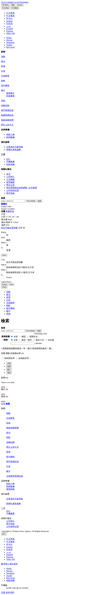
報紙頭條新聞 (7, 120)
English (9, 547)
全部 (16, 336)
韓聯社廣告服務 (13, 149)
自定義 (51, 340)
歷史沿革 (10, 185)
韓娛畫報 (10, 96)
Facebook (10, 42)
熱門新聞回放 (7, 110)
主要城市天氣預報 (14, 147)
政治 (3, 61)
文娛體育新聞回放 (14, 476)
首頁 (8, 174)
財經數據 (10, 137)
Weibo (9, 38)
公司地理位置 (12, 190)
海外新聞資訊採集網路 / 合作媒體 (21, 188)
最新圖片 (10, 93)
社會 (3, 71)
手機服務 (10, 161)
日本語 (9, 549)
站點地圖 (10, 164)
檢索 (8, 404)
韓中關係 (5, 85)
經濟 (3, 66)
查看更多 (10, 211)
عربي (8, 552)
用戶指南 (10, 193)
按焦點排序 (23, 358)
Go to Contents (7, 2)
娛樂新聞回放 (7, 115)
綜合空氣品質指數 (9, 228)
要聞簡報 (10, 489)
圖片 (3, 90)
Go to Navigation (21, 2)
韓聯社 (4, 204)
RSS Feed (10, 47)
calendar (38, 343)
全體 (9, 363)
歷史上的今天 (7, 125)
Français (9, 557)
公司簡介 (10, 177)
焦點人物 (10, 134)
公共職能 (10, 179)
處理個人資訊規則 (9, 564)
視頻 (3, 101)
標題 (23, 336)
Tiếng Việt (10, 559)
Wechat (9, 40)
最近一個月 (26, 340)
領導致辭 (10, 182)
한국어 (9, 544)
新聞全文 (33, 336)
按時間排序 (9, 358)
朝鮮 (3, 81)
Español (9, 555)
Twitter (9, 45)
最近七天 (40, 340)
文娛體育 (5, 76)
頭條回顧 (5, 105)
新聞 (9, 366)
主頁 (3, 404)
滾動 (3, 56)
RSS (8, 159)
